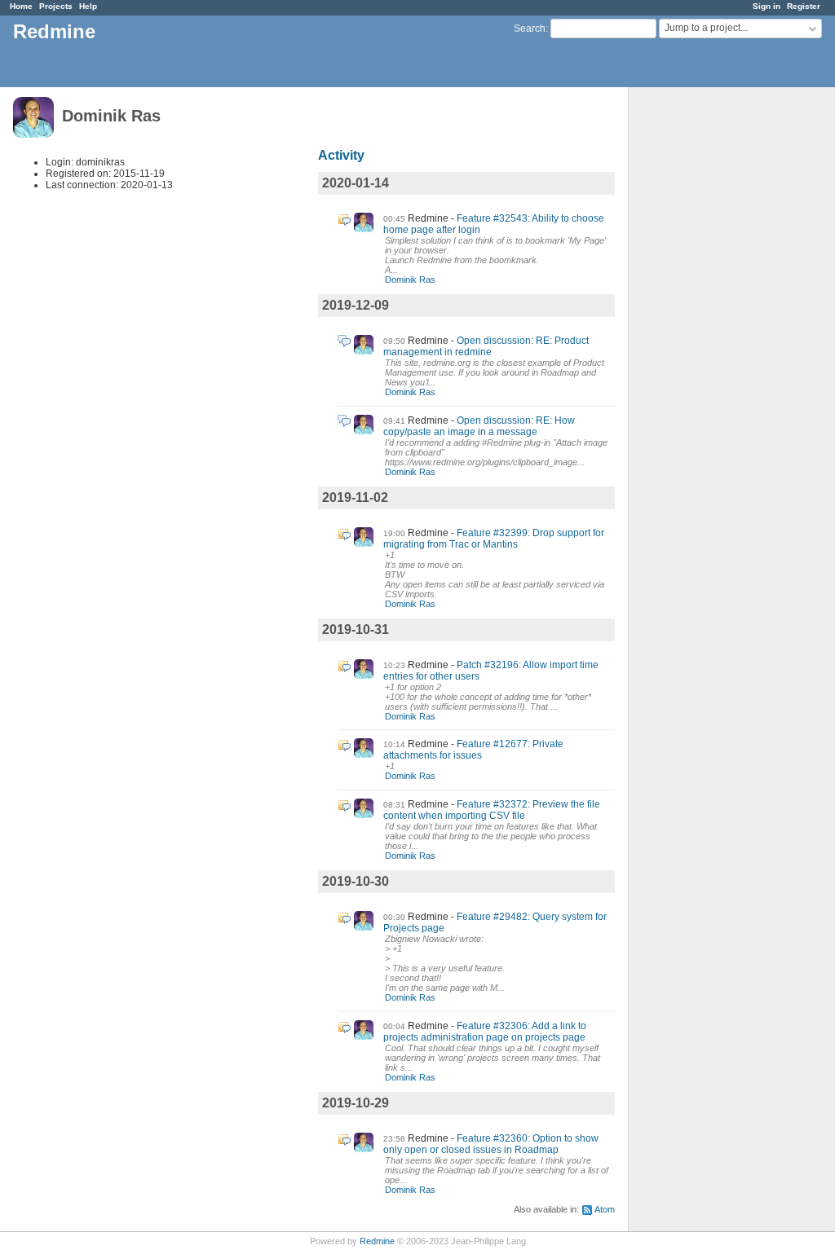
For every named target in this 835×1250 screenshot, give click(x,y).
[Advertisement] (710, 343)
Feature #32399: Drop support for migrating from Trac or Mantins (493, 538)
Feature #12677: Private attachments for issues (473, 749)
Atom (604, 1209)
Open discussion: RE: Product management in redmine (486, 346)
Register (803, 6)
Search (530, 28)
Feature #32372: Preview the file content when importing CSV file (491, 810)
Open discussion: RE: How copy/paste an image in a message (479, 426)
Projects (56, 6)
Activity (341, 155)
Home (21, 6)
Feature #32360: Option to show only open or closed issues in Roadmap (491, 1144)
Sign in (766, 6)
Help (88, 6)
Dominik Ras (410, 279)
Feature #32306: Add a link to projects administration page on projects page (484, 1031)
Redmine (377, 1241)
